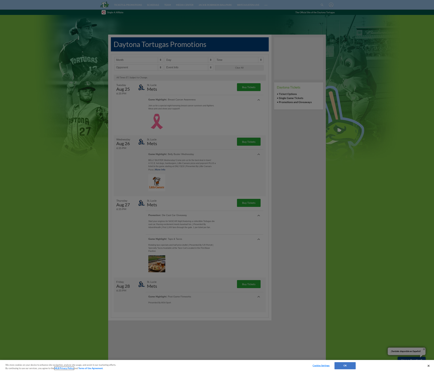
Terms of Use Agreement (90, 368)
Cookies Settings (321, 365)
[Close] (428, 365)
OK (345, 365)
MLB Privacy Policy (64, 368)
